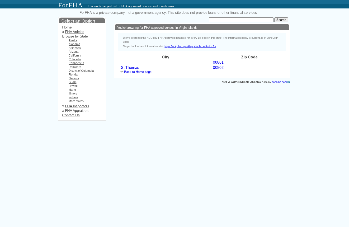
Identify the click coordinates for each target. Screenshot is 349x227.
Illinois (73, 93)
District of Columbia (81, 70)
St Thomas (130, 68)
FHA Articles (74, 32)
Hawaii (73, 86)
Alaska (73, 40)
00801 (218, 62)
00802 (218, 68)
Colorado (75, 59)
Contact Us (71, 115)
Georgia (74, 78)
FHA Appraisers (77, 111)
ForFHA (70, 5)
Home (67, 27)
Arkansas (75, 48)
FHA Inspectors (77, 106)
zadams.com (279, 81)
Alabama (74, 44)
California (75, 55)
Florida (73, 74)
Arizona (74, 51)
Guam (72, 82)
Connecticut (76, 63)
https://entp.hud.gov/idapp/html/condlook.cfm (190, 46)
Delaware (75, 67)
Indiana (73, 97)
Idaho (72, 89)
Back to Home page (137, 72)
